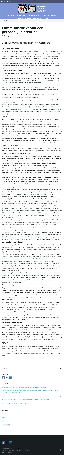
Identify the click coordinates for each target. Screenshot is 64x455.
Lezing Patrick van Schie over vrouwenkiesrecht (15, 403)
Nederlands (11, 1)
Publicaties (45, 15)
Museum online (34, 15)
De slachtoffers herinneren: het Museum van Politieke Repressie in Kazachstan (24, 387)
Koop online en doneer (40, 18)
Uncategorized (6, 424)
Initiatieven (19, 18)
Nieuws (53, 15)
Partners (28, 18)
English (4, 1)
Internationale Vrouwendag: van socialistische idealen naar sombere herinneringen (25, 399)
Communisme (21, 15)
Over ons (11, 15)
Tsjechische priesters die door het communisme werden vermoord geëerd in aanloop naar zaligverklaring (31, 396)
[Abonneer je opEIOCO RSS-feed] (61, 450)
